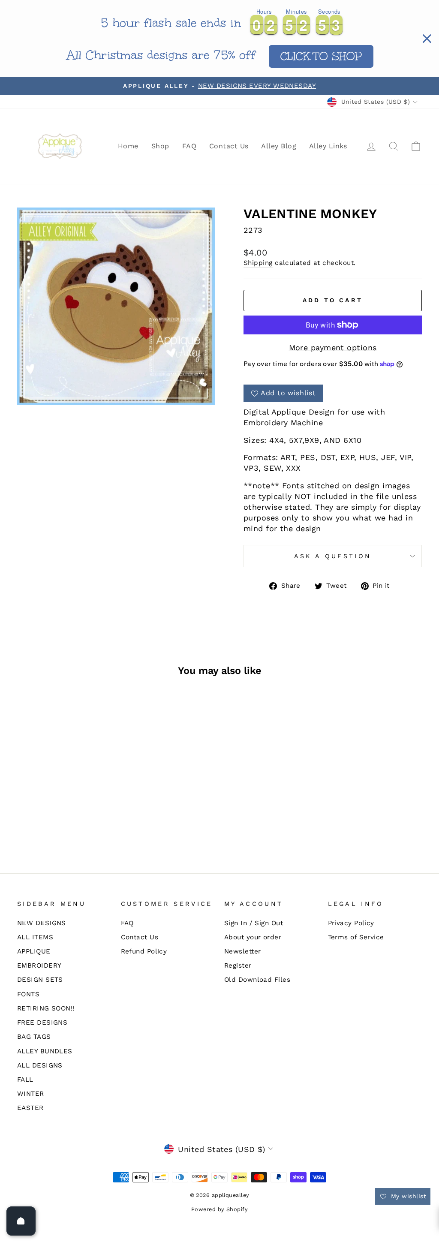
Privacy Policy (351, 923)
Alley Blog (278, 146)
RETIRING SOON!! (46, 1008)
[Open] (21, 1221)
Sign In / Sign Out (253, 923)
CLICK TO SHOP (321, 56)
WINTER (30, 1094)
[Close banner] (427, 38)
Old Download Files (257, 979)
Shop (160, 146)
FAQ (189, 146)
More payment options (333, 347)
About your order (252, 937)
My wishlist (407, 1196)
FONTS (28, 994)
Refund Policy (144, 951)
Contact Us (229, 146)
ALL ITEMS (35, 937)
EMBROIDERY (39, 965)
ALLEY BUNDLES (44, 1051)
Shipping (258, 263)
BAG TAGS (34, 1037)
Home (128, 146)
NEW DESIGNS (41, 923)
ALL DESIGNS (40, 1065)
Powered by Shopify (219, 1209)
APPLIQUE (34, 951)
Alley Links (328, 146)
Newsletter (242, 951)
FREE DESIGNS (42, 1022)
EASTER (30, 1108)
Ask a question (332, 556)
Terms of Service (356, 937)
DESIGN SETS (40, 979)
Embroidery (266, 422)
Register (238, 965)
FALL (25, 1079)
